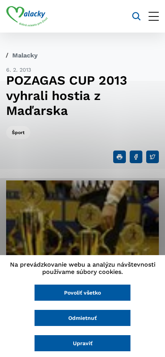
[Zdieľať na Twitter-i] (152, 157)
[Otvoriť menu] (153, 16)
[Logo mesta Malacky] (27, 16)
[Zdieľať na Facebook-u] (136, 157)
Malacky (25, 55)
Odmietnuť (82, 318)
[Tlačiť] (119, 157)
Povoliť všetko (82, 293)
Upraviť (82, 343)
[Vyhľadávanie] (136, 16)
